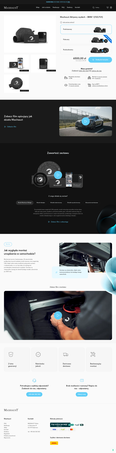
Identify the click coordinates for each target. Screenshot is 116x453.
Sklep (37, 7)
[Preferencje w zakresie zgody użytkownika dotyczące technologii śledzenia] (113, 450)
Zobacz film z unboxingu (59, 222)
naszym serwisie (102, 77)
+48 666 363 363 (34, 394)
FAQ (63, 7)
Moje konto (7, 438)
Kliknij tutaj (82, 394)
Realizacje (56, 7)
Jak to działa (46, 7)
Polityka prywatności (9, 435)
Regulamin (7, 433)
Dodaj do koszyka (102, 59)
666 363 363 (84, 71)
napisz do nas (97, 71)
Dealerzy (69, 7)
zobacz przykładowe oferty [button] (100, 86)
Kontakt (77, 7)
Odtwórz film (11, 127)
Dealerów (98, 78)
